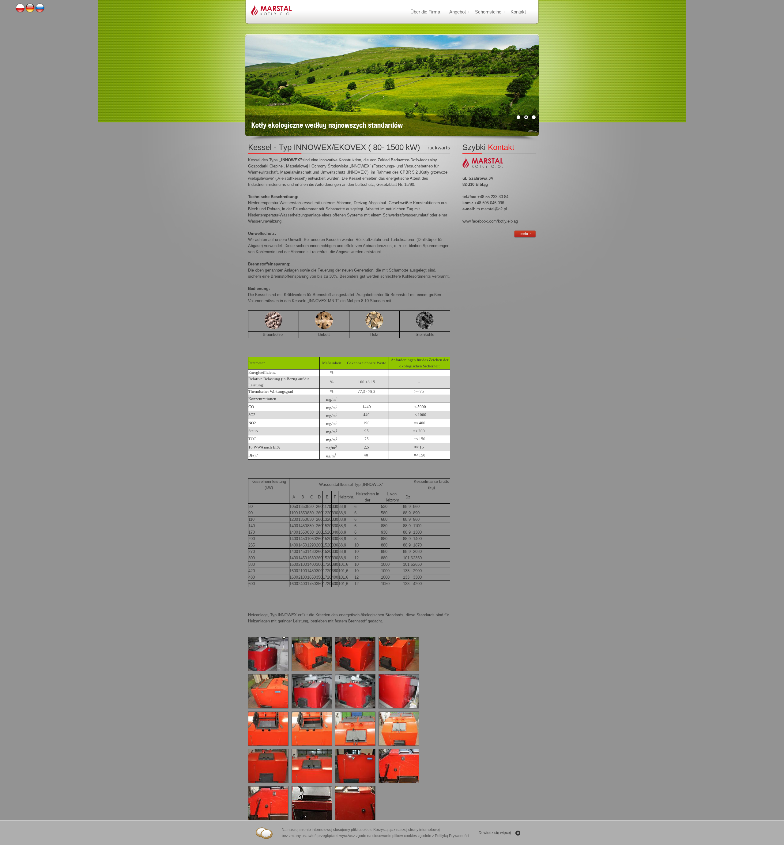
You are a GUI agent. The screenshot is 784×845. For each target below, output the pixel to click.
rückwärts (439, 148)
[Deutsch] (30, 11)
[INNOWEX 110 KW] (399, 766)
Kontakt (518, 11)
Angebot (457, 11)
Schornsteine (488, 11)
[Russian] (40, 11)
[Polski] (20, 11)
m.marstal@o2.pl (492, 209)
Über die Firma (425, 11)
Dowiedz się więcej (495, 833)
